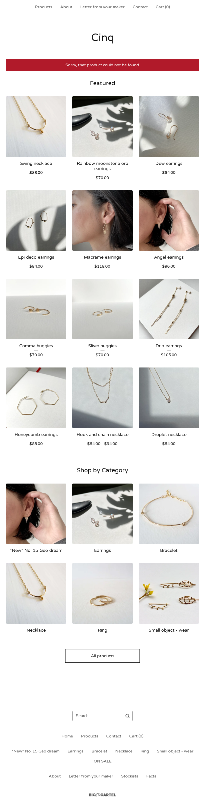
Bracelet (99, 751)
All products (102, 655)
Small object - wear (175, 751)
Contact (140, 7)
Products (43, 7)
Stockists (129, 776)
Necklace (123, 751)
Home (67, 736)
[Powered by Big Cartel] (102, 794)
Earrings (76, 751)
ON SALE (103, 761)
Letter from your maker (102, 7)
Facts (151, 776)
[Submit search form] (127, 716)
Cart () (163, 7)
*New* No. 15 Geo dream (36, 751)
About (66, 7)
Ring (144, 751)
